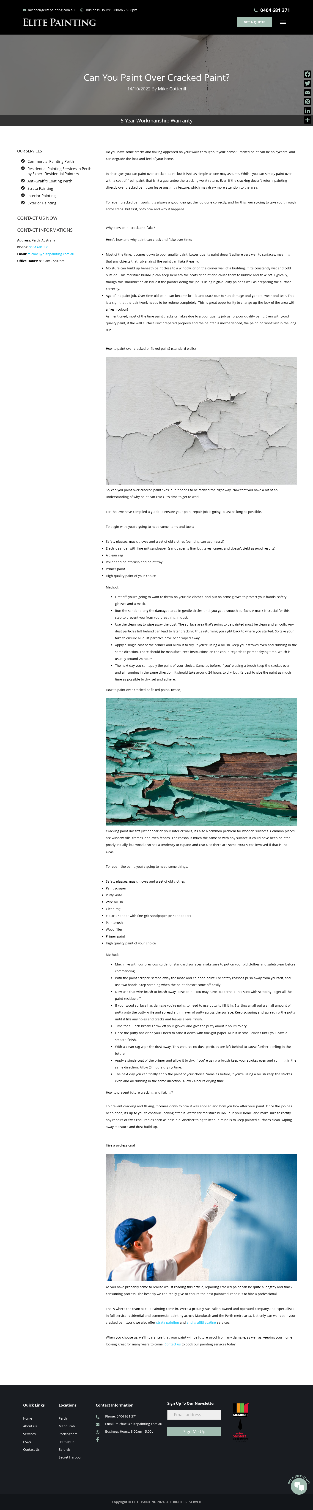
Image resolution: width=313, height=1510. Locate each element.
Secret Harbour (70, 1457)
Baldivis (65, 1449)
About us (30, 1426)
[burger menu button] (283, 22)
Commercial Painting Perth (50, 161)
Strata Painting (40, 188)
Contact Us (31, 1449)
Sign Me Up (194, 1431)
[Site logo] (59, 22)
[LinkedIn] (307, 110)
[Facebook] (307, 74)
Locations (68, 1405)
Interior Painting (41, 195)
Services (29, 1434)
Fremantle (66, 1442)
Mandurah (67, 1426)
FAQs (27, 1442)
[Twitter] (307, 83)
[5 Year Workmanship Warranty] (156, 97)
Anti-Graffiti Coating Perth (49, 181)
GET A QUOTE (254, 22)
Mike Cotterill (172, 89)
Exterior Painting (41, 203)
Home (27, 1418)
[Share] (307, 120)
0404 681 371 (39, 247)
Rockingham (68, 1434)
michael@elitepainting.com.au (50, 254)
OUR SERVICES (29, 151)
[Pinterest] (307, 101)
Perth (63, 1418)
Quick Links (34, 1405)
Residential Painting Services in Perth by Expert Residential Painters (59, 171)
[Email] (307, 92)
